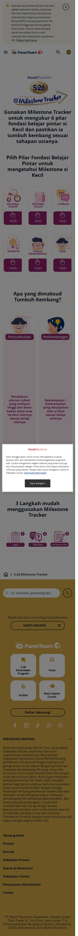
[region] (37, 468)
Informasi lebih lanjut (35, 473)
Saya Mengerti (37, 483)
